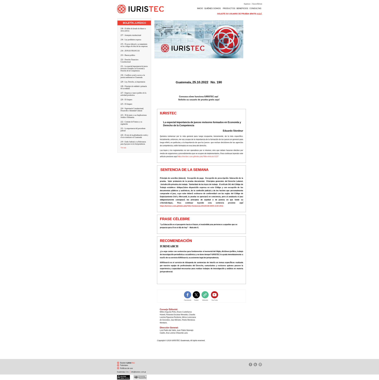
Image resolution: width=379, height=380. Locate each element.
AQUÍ (259, 14)
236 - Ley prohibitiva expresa (131, 40)
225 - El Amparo (126, 104)
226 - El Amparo (126, 100)
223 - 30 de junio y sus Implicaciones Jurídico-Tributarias (134, 116)
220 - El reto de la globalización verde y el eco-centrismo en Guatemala (134, 136)
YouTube (214, 300)
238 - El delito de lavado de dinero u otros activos (133, 30)
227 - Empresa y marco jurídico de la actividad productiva (133, 94)
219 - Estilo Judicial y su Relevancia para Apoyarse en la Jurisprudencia (133, 143)
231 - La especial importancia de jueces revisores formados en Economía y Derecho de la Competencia (134, 68)
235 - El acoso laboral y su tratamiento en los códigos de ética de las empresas (134, 45)
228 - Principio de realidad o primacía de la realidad (134, 87)
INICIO (200, 8)
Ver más (123, 148)
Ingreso (247, 4)
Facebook (187, 300)
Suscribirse (257, 4)
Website (205, 300)
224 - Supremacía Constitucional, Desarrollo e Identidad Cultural (132, 109)
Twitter (196, 300)
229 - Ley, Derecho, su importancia (133, 82)
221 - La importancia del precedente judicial (133, 129)
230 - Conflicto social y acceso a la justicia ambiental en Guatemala (133, 76)
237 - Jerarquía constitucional (131, 35)
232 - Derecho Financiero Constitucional (129, 61)
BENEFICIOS (242, 8)
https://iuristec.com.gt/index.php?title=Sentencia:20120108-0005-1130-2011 (191, 206)
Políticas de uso (126, 368)
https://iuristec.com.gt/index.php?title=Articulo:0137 (198, 157)
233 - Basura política (128, 55)
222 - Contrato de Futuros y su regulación (131, 123)
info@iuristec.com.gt (138, 372)
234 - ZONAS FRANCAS (130, 51)
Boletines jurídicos (134, 22)
